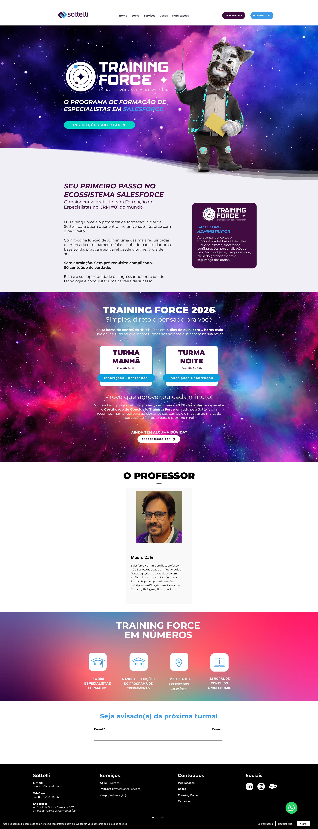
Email (98, 729)
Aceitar (303, 823)
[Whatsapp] (291, 808)
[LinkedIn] (249, 786)
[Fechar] (314, 823)
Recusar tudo (285, 823)
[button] (150, 14)
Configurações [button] (265, 823)
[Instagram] (261, 786)
